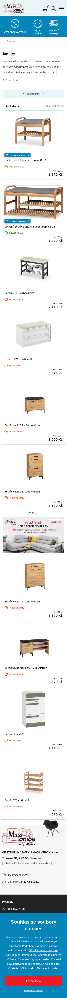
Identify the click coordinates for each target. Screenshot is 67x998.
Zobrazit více (12, 80)
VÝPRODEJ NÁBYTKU (13, 909)
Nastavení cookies (33, 990)
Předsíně (11, 41)
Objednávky (23, 881)
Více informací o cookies (43, 950)
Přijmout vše (33, 980)
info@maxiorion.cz (17, 875)
